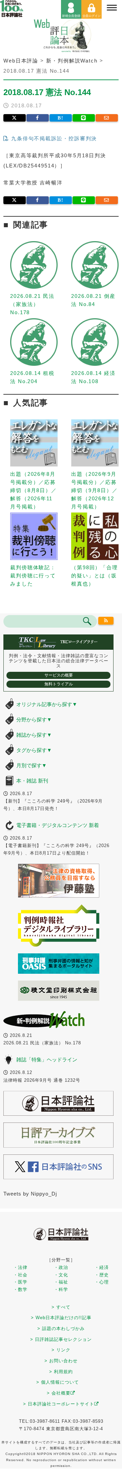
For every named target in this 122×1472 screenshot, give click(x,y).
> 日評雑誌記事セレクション (61, 1339)
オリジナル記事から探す (46, 704)
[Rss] (106, 621)
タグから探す (34, 750)
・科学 (61, 1289)
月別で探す (31, 765)
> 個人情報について (57, 1382)
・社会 (20, 1274)
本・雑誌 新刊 (32, 781)
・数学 (20, 1289)
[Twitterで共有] (14, 118)
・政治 (61, 1267)
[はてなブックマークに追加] (60, 118)
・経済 (102, 1267)
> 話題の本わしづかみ (61, 1328)
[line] (84, 118)
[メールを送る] (107, 118)
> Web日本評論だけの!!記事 (61, 1317)
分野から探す (34, 719)
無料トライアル (58, 684)
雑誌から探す (34, 735)
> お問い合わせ (61, 1360)
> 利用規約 (61, 1371)
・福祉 (61, 1282)
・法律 (20, 1267)
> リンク (61, 1349)
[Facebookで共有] (37, 118)
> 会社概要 (58, 1393)
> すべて (61, 1307)
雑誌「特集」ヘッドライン (46, 1059)
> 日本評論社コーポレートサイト (58, 1403)
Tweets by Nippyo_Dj (30, 1194)
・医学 (20, 1282)
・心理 (102, 1282)
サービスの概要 (58, 675)
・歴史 (102, 1274)
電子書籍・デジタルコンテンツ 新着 (57, 825)
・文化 (61, 1274)
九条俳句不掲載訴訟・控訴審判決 (53, 138)
